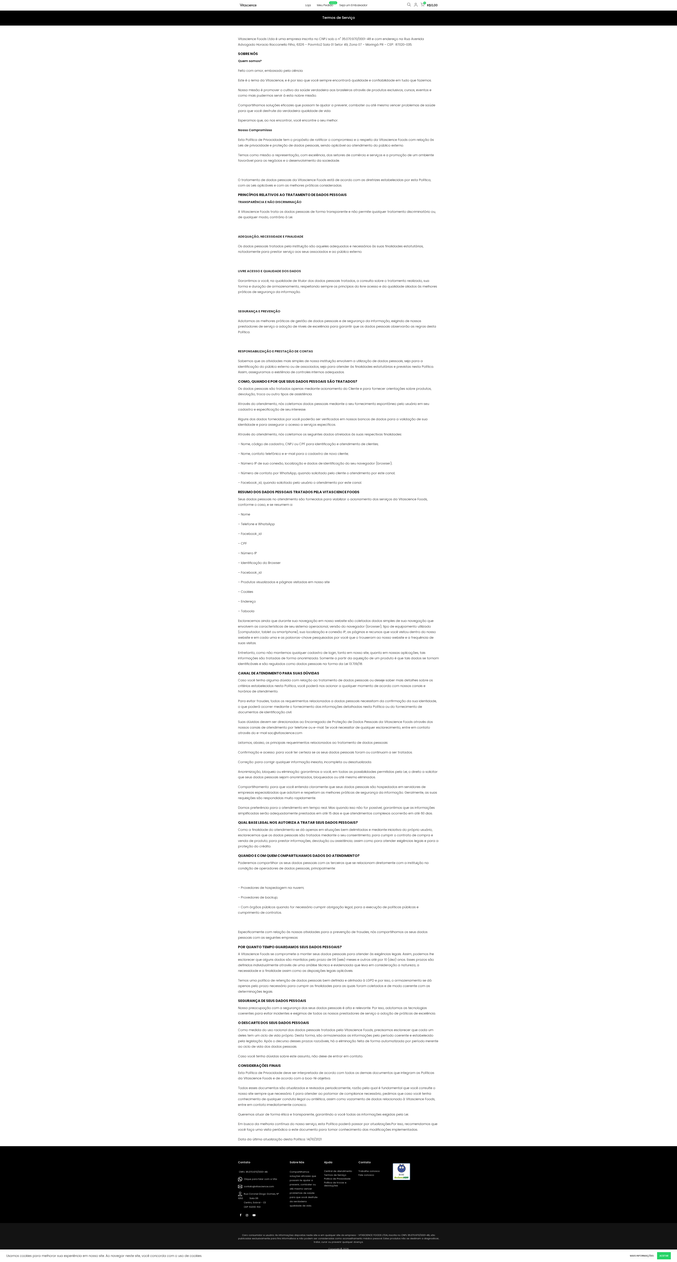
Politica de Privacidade (337, 1178)
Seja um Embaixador (353, 5)
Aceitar (664, 1255)
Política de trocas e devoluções (335, 1184)
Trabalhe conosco (369, 1171)
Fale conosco (366, 1175)
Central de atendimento (338, 1171)
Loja (308, 5)
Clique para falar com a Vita (260, 1179)
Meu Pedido (326, 4)
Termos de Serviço (335, 1175)
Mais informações (642, 1255)
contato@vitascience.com (259, 1186)
